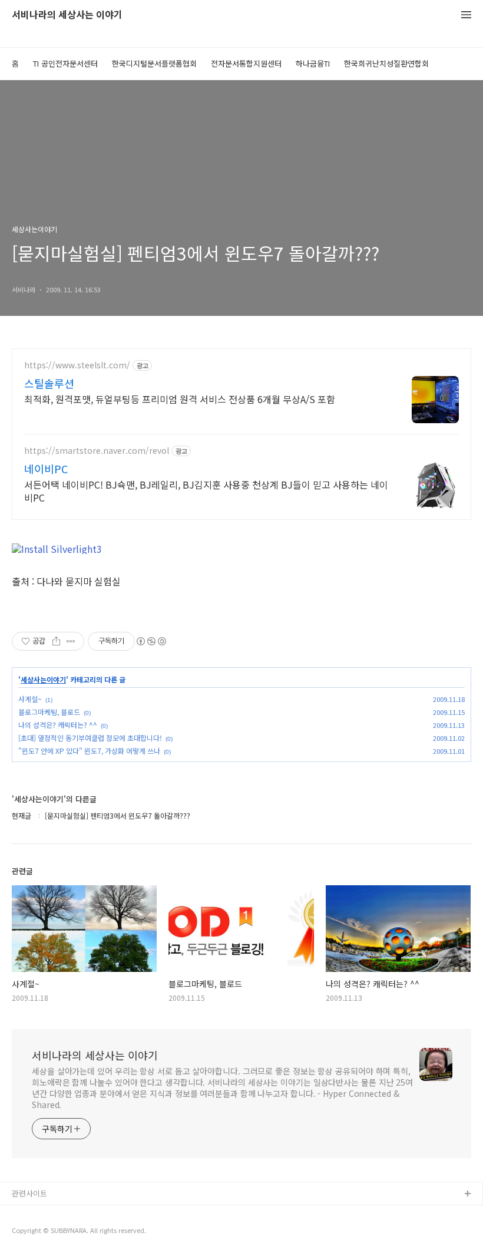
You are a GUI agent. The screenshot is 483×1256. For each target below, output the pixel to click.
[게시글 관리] (71, 641)
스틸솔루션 (49, 383)
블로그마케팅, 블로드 (49, 712)
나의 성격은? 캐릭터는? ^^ (57, 725)
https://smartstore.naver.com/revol (96, 451)
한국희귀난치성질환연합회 (386, 63)
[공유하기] (56, 641)
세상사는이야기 (43, 679)
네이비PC (46, 468)
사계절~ (30, 699)
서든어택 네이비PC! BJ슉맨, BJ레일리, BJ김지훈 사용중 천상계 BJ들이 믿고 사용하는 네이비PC (206, 490)
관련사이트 (29, 1193)
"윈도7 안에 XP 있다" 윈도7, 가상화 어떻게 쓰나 (89, 751)
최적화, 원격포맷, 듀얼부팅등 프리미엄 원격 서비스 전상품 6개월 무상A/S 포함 (179, 399)
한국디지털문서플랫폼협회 (154, 63)
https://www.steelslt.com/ (77, 365)
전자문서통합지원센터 (246, 63)
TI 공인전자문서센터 (65, 63)
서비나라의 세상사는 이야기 (67, 15)
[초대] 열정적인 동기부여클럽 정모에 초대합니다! (90, 738)
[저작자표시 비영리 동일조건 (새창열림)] (151, 641)
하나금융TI (313, 63)
